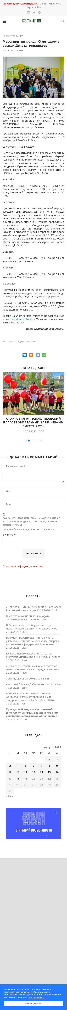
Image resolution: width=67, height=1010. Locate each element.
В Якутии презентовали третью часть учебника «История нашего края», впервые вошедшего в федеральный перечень (33, 641)
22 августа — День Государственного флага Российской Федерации (33, 608)
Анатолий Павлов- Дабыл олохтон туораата (33, 684)
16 (57, 772)
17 (10, 778)
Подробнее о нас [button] (36, 997)
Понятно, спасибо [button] (33, 1003)
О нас (43, 3)
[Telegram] (38, 355)
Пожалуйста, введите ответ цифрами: (29, 529)
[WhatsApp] (44, 355)
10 (10, 772)
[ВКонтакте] (25, 355)
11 (17, 772)
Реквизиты (54, 3)
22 (49, 778)
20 (33, 778)
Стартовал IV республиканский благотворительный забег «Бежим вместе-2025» (33, 422)
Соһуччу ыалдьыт (17, 678)
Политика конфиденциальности (23, 566)
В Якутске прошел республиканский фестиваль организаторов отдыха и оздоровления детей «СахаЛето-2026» (30, 697)
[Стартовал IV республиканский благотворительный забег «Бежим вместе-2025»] (33, 393)
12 (25, 772)
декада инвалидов (28, 341)
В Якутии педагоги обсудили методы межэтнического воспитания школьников (31, 626)
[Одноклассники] (31, 355)
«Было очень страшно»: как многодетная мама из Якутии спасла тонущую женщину (32, 667)
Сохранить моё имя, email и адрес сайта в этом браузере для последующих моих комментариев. (31, 521)
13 (33, 772)
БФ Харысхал (10, 341)
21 (41, 778)
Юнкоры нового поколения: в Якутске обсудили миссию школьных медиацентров (33, 655)
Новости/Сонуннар (13, 36)
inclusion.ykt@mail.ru (23, 319)
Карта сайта (33, 7)
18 (17, 778)
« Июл (9, 796)
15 (49, 772)
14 (41, 772)
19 (25, 778)
